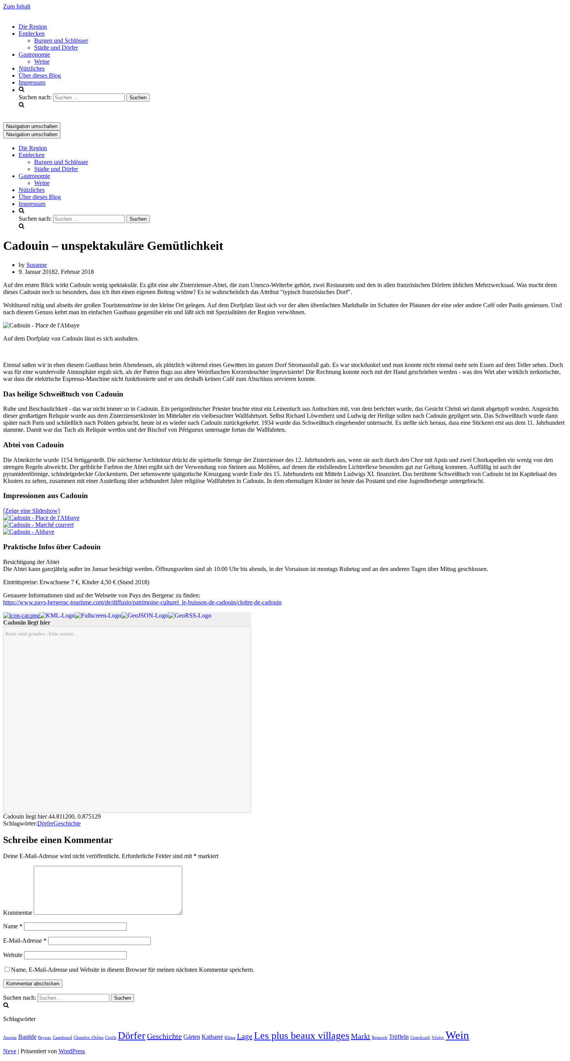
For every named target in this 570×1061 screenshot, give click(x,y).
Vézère (438, 1037)
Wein (457, 1035)
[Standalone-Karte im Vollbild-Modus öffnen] (98, 615)
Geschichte (67, 823)
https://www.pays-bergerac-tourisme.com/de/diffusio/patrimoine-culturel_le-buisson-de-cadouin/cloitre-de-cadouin (142, 602)
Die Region (33, 26)
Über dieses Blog (40, 75)
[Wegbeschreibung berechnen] (21, 615)
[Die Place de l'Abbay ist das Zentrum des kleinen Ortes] (41, 517)
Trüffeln (399, 1036)
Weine (42, 61)
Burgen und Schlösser (61, 40)
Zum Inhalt (16, 6)
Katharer (212, 1036)
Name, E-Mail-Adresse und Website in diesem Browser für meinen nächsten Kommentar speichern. (132, 969)
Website (12, 955)
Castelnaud (62, 1037)
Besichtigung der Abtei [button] (31, 562)
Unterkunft (420, 1037)
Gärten (191, 1036)
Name (12, 926)
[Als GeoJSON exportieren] (144, 615)
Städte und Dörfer (56, 47)
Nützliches (32, 68)
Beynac (44, 1037)
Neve (9, 1051)
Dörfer (45, 823)
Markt (360, 1036)
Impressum (32, 82)
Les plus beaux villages (301, 1035)
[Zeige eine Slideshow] (31, 510)
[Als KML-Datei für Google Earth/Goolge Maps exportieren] (57, 615)
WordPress (72, 1051)
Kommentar (17, 912)
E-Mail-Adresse (25, 940)
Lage (244, 1036)
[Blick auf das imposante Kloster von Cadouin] (28, 531)
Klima (230, 1037)
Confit (110, 1037)
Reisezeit (379, 1037)
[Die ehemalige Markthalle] (38, 524)
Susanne (36, 264)
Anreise (10, 1037)
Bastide (27, 1036)
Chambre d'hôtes (89, 1037)
